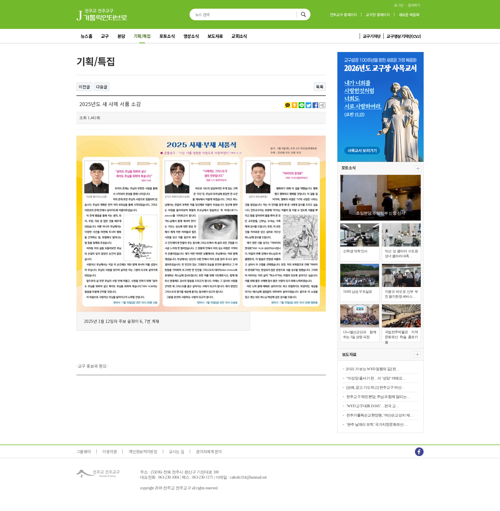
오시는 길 (176, 451)
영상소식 (191, 36)
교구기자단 (372, 36)
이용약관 (109, 451)
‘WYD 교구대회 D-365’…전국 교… (372, 406)
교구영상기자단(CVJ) (404, 36)
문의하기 (414, 5)
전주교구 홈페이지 (343, 14)
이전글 (84, 87)
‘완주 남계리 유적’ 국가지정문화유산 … (377, 424)
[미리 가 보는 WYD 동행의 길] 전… (373, 369)
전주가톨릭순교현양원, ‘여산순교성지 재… (379, 415)
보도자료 (215, 36)
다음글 (101, 87)
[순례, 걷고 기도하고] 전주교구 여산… (375, 387)
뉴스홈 (86, 36)
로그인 (398, 5)
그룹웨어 (83, 451)
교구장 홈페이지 (377, 14)
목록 (319, 87)
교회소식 (239, 36)
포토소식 (167, 36)
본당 (121, 36)
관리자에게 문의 (209, 451)
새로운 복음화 (409, 14)
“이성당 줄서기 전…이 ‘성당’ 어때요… (376, 378)
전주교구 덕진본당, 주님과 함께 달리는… (378, 397)
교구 (105, 36)
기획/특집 (142, 36)
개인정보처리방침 (142, 451)
